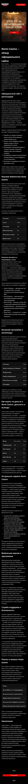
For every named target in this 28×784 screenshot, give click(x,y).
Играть (14, 32)
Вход (14, 770)
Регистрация (21, 4)
